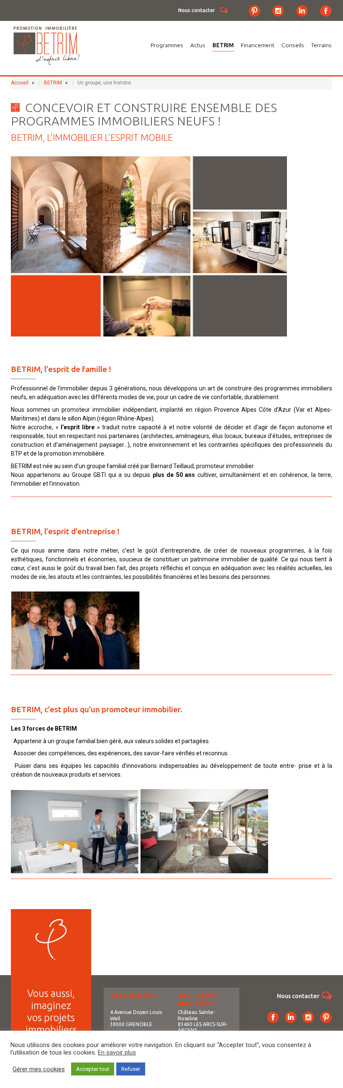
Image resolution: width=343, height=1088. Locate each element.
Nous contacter (196, 10)
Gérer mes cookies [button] (39, 1069)
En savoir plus (117, 1052)
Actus (197, 45)
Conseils (293, 45)
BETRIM (223, 45)
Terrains (321, 45)
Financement (257, 45)
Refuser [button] (130, 1069)
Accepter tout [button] (92, 1069)
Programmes (167, 45)
